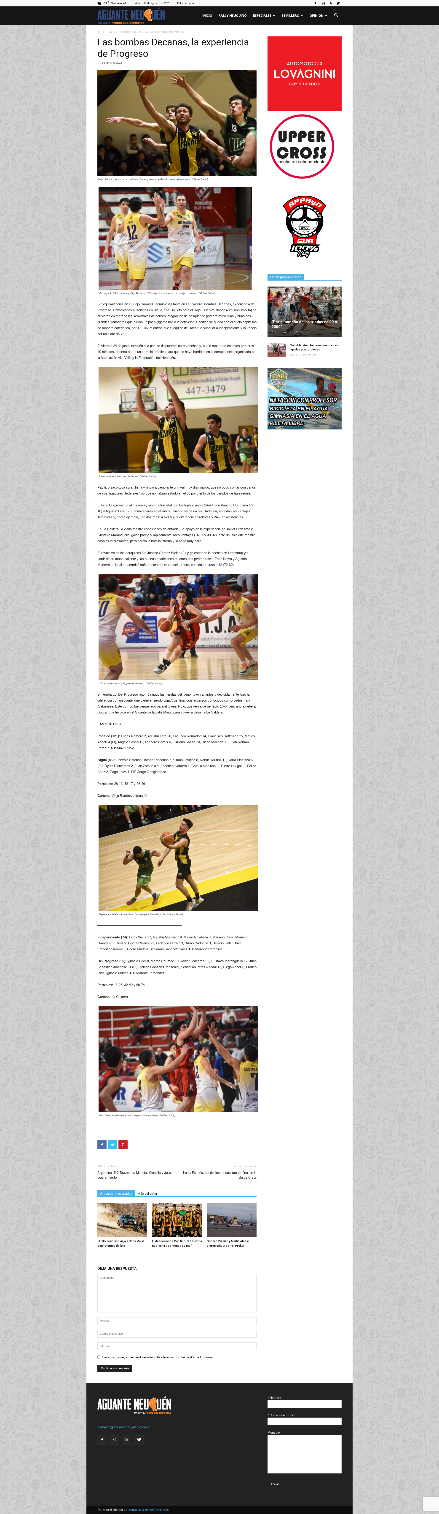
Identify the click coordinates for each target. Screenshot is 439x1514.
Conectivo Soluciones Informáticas (146, 1510)
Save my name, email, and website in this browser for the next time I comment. (159, 1357)
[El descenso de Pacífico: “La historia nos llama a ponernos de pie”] (177, 1220)
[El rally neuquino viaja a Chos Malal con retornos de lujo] (122, 1220)
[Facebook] (315, 3)
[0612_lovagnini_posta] (305, 109)
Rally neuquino (186, 3)
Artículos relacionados (116, 1193)
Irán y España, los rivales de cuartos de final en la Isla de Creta (220, 1175)
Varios (113, 32)
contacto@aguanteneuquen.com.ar (123, 1427)
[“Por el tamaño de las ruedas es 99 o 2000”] (305, 312)
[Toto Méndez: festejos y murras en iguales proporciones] (277, 350)
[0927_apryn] (305, 262)
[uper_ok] (302, 178)
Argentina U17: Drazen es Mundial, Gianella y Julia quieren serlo (134, 1175)
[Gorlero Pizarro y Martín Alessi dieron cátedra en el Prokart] (232, 1220)
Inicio (207, 15)
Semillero (290, 15)
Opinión (317, 15)
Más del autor (147, 1193)
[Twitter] (338, 3)
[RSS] (330, 3)
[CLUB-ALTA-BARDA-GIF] (305, 428)
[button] (336, 16)
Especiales (262, 15)
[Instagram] (323, 3)
